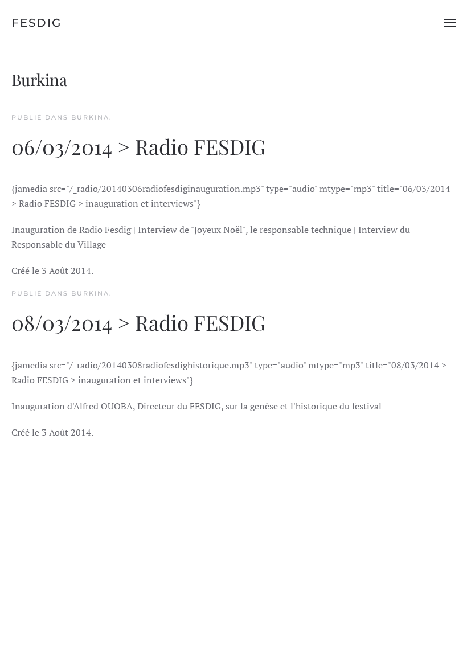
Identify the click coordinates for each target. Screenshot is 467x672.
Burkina (90, 117)
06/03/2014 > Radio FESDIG (138, 146)
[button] (450, 23)
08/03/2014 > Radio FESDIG (138, 322)
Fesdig (36, 23)
